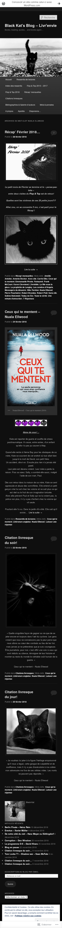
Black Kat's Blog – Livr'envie (31, 25)
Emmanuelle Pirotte (24, 281)
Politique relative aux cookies (28, 915)
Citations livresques (13, 98)
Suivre (10, 884)
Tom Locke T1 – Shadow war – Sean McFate (26, 853)
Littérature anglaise (22, 521)
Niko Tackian (33, 290)
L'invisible (34, 284)
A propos (9, 111)
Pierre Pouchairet (13, 292)
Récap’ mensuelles (32, 92)
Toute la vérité (40, 295)
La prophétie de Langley (21, 287)
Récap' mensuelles (24, 275)
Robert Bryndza (29, 292)
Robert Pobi (42, 292)
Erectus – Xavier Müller (16, 830)
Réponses (28, 298)
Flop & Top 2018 (12, 92)
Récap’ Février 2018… (22, 131)
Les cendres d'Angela (43, 287)
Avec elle (32, 278)
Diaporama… (35, 111)
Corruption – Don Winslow (18, 840)
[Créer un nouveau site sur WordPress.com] (31, 3)
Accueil (8, 79)
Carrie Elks (42, 278)
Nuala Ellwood (46, 290)
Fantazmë (38, 281)
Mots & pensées (47, 104)
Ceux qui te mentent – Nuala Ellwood (22, 314)
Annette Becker (20, 278)
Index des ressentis (13, 85)
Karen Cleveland (21, 284)
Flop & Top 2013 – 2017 (37, 85)
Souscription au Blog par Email (22, 872)
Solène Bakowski (12, 295)
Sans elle (52, 292)
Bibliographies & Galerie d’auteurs (20, 104)
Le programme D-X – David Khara (21, 843)
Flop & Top (34, 193)
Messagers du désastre (15, 290)
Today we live (27, 295)
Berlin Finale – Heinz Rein (17, 827)
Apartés (21, 111)
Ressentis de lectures (26, 79)
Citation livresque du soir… (18, 850)
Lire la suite (31, 269)
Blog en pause (12, 847)
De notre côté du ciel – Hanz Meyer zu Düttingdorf (29, 833)
